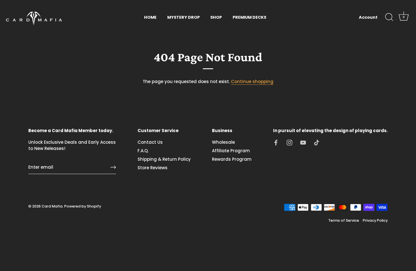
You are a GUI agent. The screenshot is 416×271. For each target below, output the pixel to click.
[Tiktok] (316, 142)
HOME (150, 17)
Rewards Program (232, 159)
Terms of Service (343, 220)
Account (368, 17)
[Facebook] (276, 142)
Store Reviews (153, 168)
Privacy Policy (375, 220)
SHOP (216, 17)
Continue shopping (252, 81)
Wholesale (223, 142)
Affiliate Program (231, 151)
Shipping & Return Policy (164, 159)
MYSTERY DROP (183, 17)
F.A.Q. (143, 151)
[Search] (389, 17)
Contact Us (150, 142)
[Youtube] (303, 142)
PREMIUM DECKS (249, 17)
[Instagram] (289, 142)
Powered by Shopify (82, 206)
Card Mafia (52, 206)
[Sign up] (113, 167)
